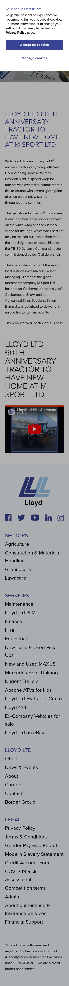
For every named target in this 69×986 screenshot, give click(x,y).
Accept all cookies (34, 45)
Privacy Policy (16, 32)
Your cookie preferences (23, 9)
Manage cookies (34, 58)
